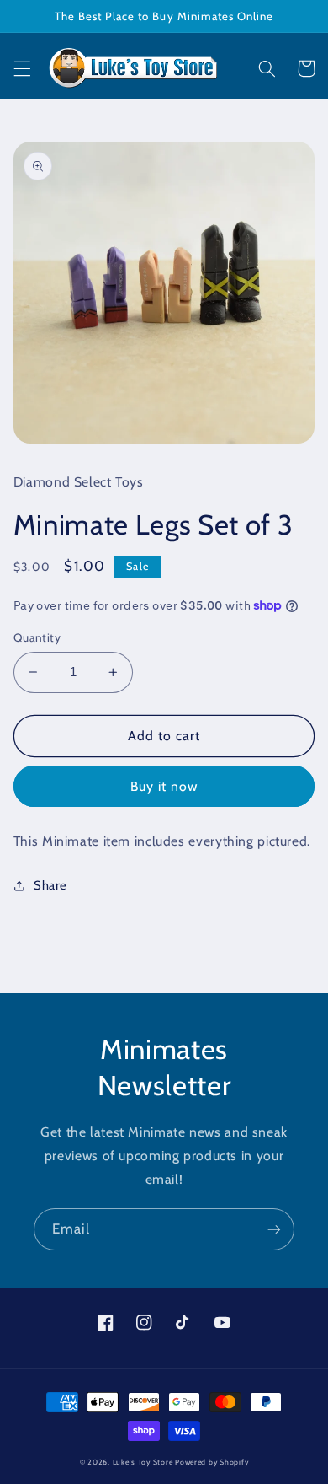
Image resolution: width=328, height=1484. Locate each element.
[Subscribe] (274, 1229)
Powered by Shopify (211, 1462)
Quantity (37, 637)
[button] (22, 68)
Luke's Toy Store (143, 1462)
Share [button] (50, 885)
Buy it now (164, 786)
